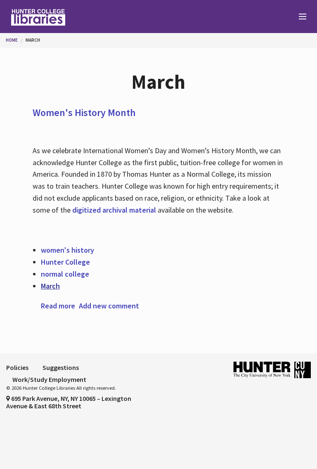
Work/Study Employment (49, 379)
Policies (17, 367)
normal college (65, 274)
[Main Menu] (299, 17)
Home (12, 40)
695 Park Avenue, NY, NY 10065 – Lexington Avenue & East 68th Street (68, 402)
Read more (58, 305)
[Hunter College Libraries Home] (79, 16)
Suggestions (61, 367)
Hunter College (65, 262)
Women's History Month (84, 112)
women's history (67, 250)
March (33, 40)
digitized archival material (114, 210)
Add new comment (109, 305)
